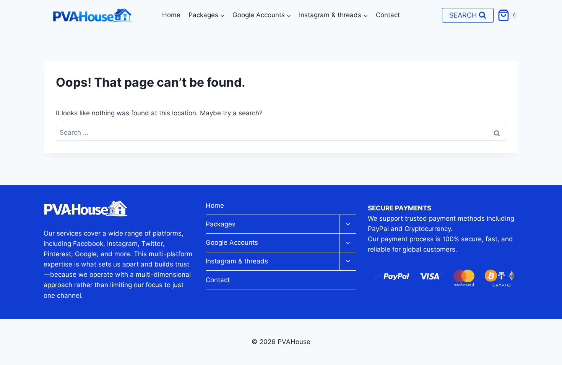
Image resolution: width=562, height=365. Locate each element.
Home (171, 15)
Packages (221, 224)
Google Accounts (232, 242)
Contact (388, 15)
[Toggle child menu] (347, 224)
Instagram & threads (237, 261)
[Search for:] (281, 132)
